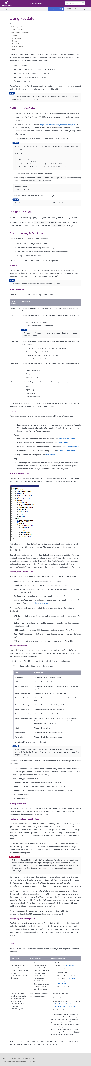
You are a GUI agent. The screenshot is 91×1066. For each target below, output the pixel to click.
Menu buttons (17, 38)
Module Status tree (19, 44)
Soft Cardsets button (66, 451)
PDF (55, 9)
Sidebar (15, 35)
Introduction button (67, 439)
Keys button (50, 455)
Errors (13, 50)
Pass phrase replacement (45, 603)
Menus (14, 41)
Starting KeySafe (17, 30)
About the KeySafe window (20, 33)
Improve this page (81, 9)
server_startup (71, 965)
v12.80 (69, 9)
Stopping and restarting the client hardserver (66, 980)
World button (62, 443)
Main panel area (17, 47)
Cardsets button (72, 447)
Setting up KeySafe (17, 27)
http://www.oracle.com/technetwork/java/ (58, 125)
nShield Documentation (38, 3)
